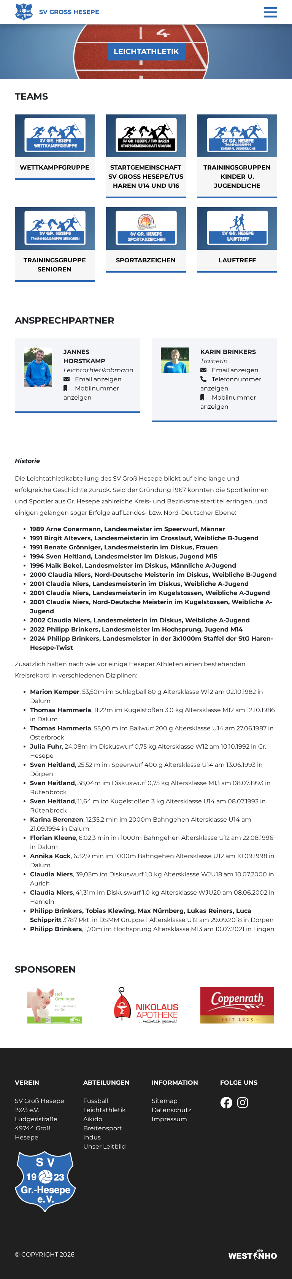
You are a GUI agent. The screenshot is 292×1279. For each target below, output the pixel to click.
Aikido (92, 1119)
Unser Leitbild (104, 1146)
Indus (92, 1137)
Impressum (169, 1119)
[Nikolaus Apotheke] (146, 1005)
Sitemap (165, 1100)
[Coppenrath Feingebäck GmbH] (237, 1005)
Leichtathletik (104, 1110)
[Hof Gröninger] (55, 1005)
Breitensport (102, 1128)
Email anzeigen (98, 379)
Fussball (95, 1100)
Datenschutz (171, 1110)
